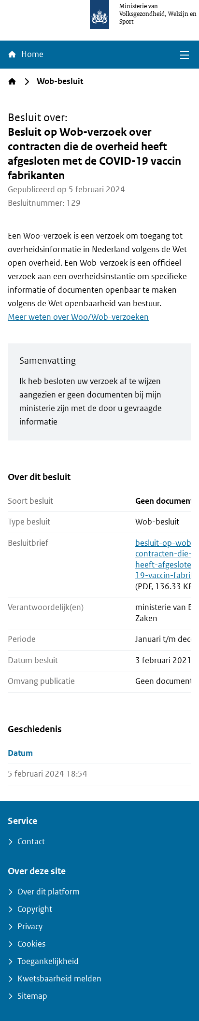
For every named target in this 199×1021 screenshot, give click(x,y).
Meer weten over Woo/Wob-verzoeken (78, 317)
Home (31, 54)
